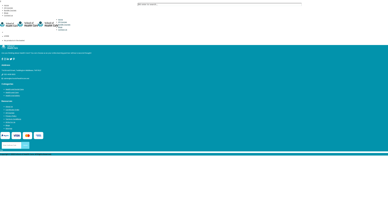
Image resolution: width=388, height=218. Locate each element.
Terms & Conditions (13, 119)
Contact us (8, 15)
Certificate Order (12, 110)
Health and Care (12, 92)
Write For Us (10, 122)
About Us (9, 106)
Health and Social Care (15, 89)
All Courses (8, 8)
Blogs (6, 13)
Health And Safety (13, 95)
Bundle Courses (10, 10)
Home (6, 5)
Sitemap (9, 128)
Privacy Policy (11, 116)
